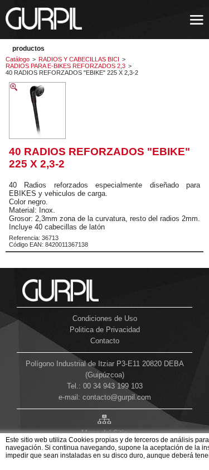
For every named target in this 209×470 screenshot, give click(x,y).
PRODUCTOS (28, 48)
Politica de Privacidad (105, 329)
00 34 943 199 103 (113, 386)
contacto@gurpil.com (116, 397)
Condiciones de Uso (104, 318)
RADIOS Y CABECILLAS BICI (78, 59)
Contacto (104, 341)
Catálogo (18, 59)
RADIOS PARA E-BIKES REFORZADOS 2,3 (65, 66)
